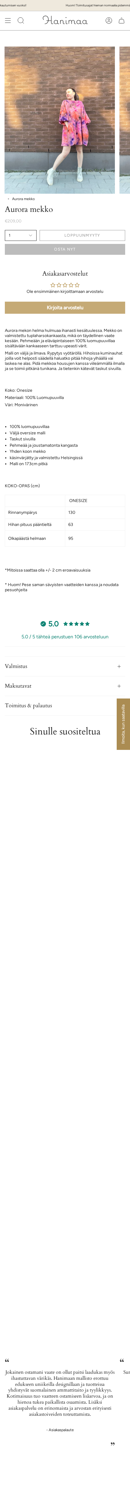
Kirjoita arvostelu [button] (65, 307)
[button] (21, 21)
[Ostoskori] (121, 21)
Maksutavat (18, 686)
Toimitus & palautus (28, 705)
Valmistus (16, 666)
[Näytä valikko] (8, 21)
